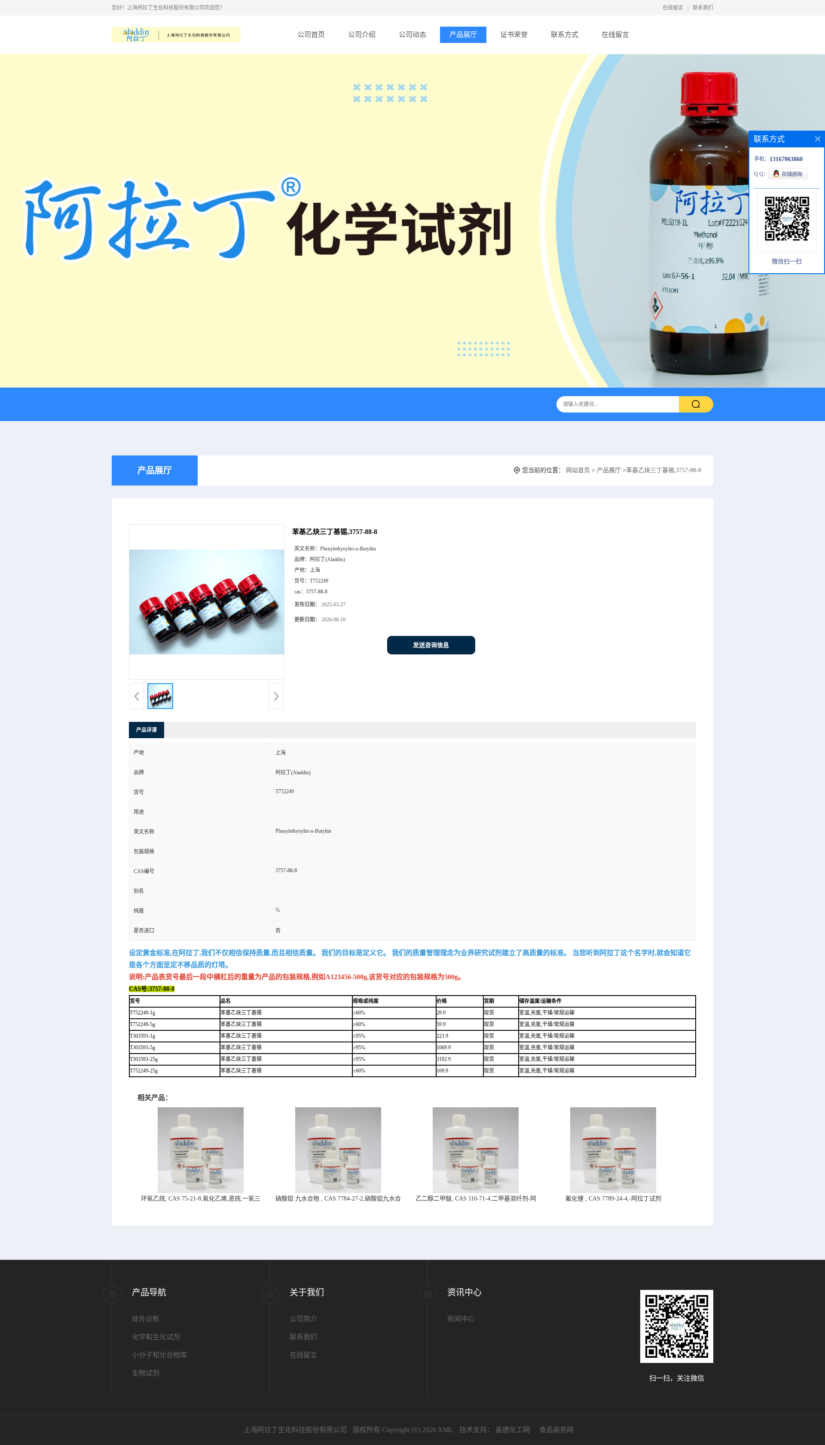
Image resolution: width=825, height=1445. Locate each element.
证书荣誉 (514, 34)
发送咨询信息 (431, 645)
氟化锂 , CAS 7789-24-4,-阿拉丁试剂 (613, 1198)
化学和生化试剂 (156, 1337)
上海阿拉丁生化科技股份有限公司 (295, 1429)
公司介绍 (362, 34)
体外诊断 (145, 1319)
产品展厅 (463, 34)
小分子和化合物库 (159, 1355)
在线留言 (673, 8)
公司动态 (412, 34)
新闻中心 (461, 1319)
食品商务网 (556, 1429)
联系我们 (703, 8)
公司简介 (303, 1319)
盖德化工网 (512, 1429)
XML (445, 1429)
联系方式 (564, 34)
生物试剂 (145, 1373)
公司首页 (311, 34)
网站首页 (578, 470)
